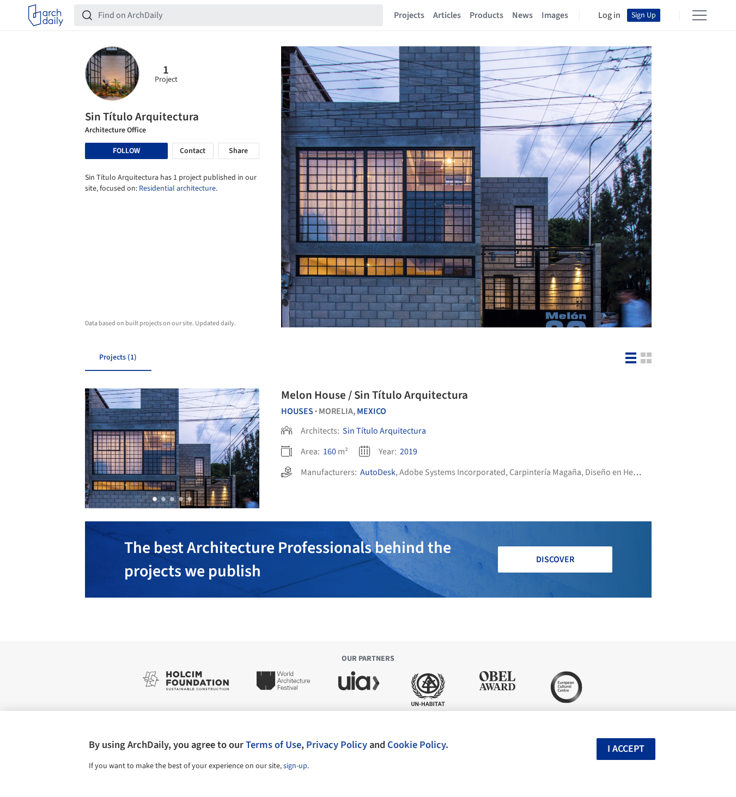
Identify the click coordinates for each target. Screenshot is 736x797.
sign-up (295, 766)
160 (329, 452)
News (522, 15)
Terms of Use (273, 745)
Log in (609, 15)
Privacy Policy (336, 745)
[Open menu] (699, 15)
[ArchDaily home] (45, 15)
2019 (408, 452)
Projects (409, 15)
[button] (155, 499)
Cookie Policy (416, 745)
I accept (625, 749)
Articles (447, 15)
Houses (297, 411)
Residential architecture (177, 188)
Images (555, 15)
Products (486, 15)
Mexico (371, 411)
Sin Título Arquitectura (384, 431)
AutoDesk (378, 472)
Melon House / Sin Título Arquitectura (374, 395)
